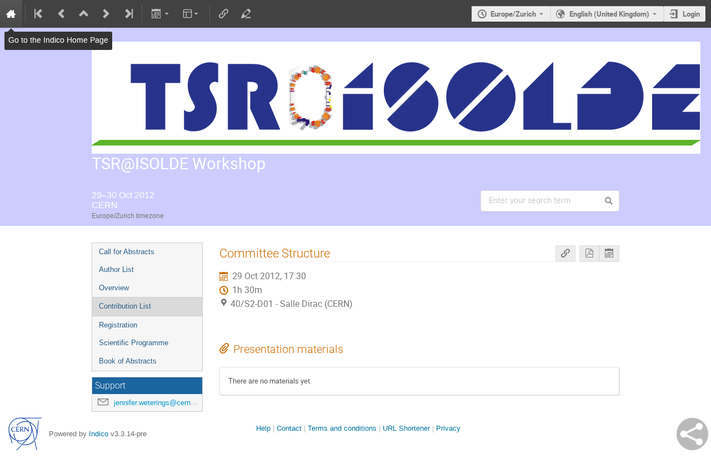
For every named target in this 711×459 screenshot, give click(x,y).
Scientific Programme (133, 343)
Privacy (448, 428)
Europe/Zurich (513, 14)
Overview (114, 288)
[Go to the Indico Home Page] (11, 14)
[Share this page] (692, 434)
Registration (118, 325)
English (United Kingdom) (609, 14)
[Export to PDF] (589, 253)
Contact (289, 428)
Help (263, 428)
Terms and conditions (342, 428)
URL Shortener (406, 428)
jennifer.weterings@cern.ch (157, 402)
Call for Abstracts (126, 252)
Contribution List (125, 306)
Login (691, 14)
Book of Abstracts (128, 361)
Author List (116, 269)
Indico (98, 433)
